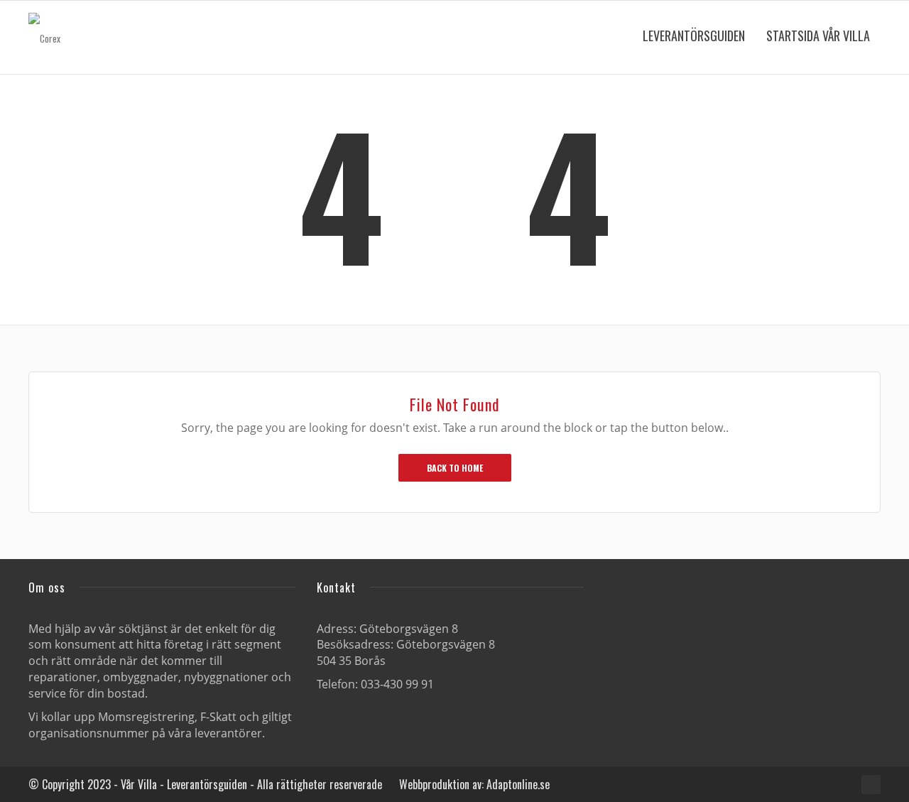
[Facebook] (871, 784)
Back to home (455, 468)
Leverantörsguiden (694, 35)
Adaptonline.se (518, 784)
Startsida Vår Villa (818, 35)
